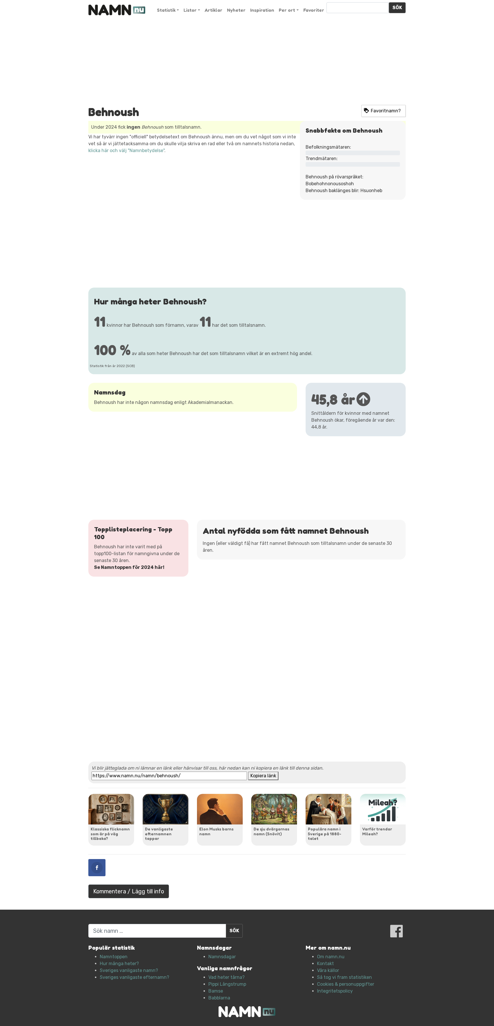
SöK (397, 7)
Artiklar (213, 10)
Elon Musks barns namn (216, 831)
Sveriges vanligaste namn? (129, 970)
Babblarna (219, 998)
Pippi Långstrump (227, 984)
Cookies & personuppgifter (345, 984)
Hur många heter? (119, 963)
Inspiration (262, 10)
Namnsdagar (222, 956)
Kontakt (325, 963)
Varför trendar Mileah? (377, 831)
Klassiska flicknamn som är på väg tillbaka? (110, 833)
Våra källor (328, 970)
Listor (190, 10)
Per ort (287, 10)
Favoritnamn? (386, 110)
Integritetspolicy (335, 991)
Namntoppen (114, 956)
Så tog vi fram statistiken (344, 977)
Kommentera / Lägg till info (128, 891)
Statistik (166, 10)
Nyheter (236, 10)
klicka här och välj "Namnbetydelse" (126, 150)
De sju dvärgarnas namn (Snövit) (271, 831)
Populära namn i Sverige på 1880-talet (324, 833)
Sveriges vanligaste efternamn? (134, 977)
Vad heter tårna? (226, 977)
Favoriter (313, 10)
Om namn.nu (330, 956)
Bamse (215, 991)
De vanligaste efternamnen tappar (159, 833)
